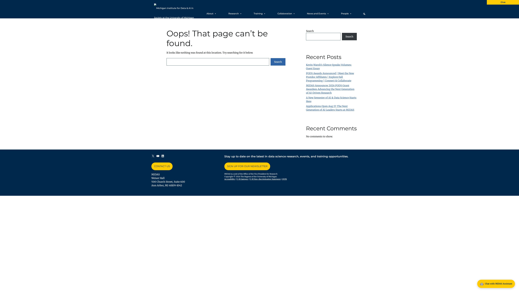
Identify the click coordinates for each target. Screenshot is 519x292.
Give (503, 2)
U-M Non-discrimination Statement (265, 179)
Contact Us (162, 166)
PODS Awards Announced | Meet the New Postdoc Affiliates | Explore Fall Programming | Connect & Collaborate (330, 77)
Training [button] (258, 13)
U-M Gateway (242, 179)
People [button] (345, 13)
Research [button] (233, 13)
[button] (364, 14)
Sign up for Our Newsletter (247, 166)
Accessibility (229, 179)
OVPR (284, 179)
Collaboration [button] (284, 13)
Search (278, 61)
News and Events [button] (316, 13)
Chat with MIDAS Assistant (496, 284)
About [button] (210, 13)
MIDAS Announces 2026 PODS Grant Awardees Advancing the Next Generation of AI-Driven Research (330, 89)
